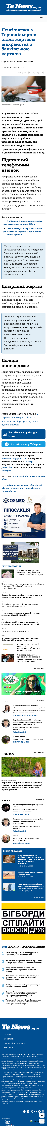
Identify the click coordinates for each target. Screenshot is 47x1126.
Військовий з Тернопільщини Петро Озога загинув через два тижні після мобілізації (24, 962)
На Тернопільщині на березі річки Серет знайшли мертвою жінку (23, 986)
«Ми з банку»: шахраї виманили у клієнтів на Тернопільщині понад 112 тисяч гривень (23, 232)
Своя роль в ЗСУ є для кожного (16, 631)
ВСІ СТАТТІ (40, 701)
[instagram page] (43, 1112)
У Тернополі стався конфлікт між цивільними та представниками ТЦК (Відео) (22, 970)
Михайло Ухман (21, 843)
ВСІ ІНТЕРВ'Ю (39, 753)
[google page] (24, 1112)
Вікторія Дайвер (21, 742)
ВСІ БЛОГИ (40, 800)
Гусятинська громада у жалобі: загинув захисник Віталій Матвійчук (21, 614)
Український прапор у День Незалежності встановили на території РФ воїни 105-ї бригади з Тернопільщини (23, 1002)
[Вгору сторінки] (41, 1115)
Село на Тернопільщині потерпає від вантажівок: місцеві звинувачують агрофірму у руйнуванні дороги (21, 994)
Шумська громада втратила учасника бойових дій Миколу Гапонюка (20, 639)
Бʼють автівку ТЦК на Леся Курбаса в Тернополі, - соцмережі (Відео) (22, 953)
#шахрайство (9, 491)
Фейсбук (7, 467)
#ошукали (18, 488)
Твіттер (28, 461)
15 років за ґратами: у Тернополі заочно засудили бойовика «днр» (20, 605)
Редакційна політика (15, 1043)
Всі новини (39, 669)
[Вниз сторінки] (41, 1121)
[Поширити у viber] (38, 72)
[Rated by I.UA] (37, 1121)
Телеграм (7, 470)
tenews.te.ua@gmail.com (14, 458)
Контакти (9, 1039)
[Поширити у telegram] (43, 72)
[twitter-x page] (32, 1112)
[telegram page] (39, 1112)
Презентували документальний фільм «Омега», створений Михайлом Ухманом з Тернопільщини (23, 586)
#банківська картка (17, 485)
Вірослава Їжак (25, 62)
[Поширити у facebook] (29, 72)
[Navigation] (41, 18)
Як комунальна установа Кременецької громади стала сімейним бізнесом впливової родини (22, 978)
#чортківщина (32, 488)
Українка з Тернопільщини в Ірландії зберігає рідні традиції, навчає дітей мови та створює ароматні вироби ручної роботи (22, 786)
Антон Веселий (21, 814)
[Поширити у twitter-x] (33, 72)
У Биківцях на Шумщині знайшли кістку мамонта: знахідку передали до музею (30, 572)
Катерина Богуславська (25, 715)
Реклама (8, 1047)
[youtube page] (35, 1112)
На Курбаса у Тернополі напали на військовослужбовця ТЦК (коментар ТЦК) (29, 647)
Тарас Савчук (19, 732)
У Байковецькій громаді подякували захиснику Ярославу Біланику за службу (21, 623)
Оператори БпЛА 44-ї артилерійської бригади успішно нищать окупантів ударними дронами (29, 658)
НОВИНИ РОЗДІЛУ (37, 897)
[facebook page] (28, 1112)
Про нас (8, 1035)
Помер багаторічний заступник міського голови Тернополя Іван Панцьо (22, 596)
